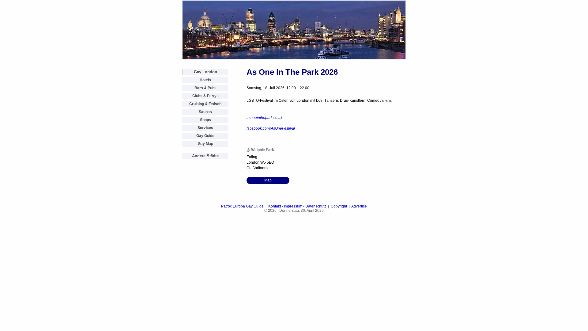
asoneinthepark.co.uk (264, 118)
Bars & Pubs (205, 88)
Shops (205, 120)
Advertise (359, 206)
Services (205, 128)
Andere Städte (205, 156)
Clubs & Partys (205, 96)
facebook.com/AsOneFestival (271, 128)
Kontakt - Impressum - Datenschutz (297, 206)
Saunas (205, 112)
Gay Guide (205, 136)
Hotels (205, 80)
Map (268, 180)
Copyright (339, 206)
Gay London (205, 72)
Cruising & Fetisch (205, 104)
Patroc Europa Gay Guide (242, 206)
